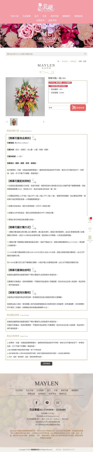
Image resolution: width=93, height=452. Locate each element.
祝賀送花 (73, 61)
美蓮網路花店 (46, 7)
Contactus (57, 402)
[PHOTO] (25, 96)
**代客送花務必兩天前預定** (58, 86)
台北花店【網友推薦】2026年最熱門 (60, 82)
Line (90, 231)
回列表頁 (46, 364)
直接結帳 (80, 108)
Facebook (36, 402)
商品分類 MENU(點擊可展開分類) (21, 54)
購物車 (90, 220)
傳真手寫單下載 (90, 241)
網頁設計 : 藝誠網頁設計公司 (65, 449)
